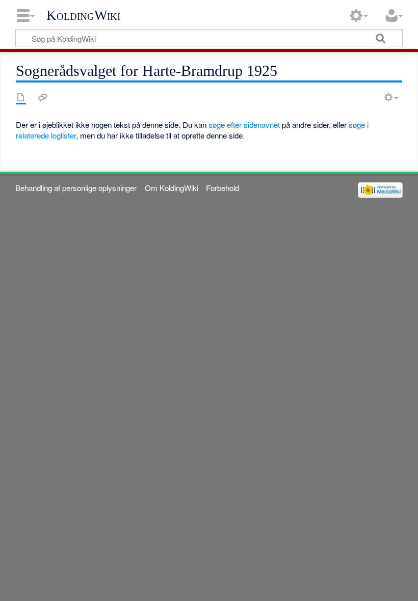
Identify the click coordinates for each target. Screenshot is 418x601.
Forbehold (222, 187)
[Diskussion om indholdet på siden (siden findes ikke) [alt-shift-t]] (43, 97)
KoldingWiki (83, 15)
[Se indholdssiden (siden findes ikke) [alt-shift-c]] (21, 97)
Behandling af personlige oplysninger (76, 187)
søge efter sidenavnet (244, 124)
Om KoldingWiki (171, 187)
